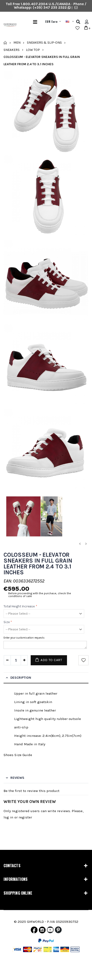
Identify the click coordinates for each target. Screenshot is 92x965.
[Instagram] (42, 931)
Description (20, 678)
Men (17, 43)
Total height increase (20, 606)
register (25, 817)
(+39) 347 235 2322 (50, 7)
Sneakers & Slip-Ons (44, 43)
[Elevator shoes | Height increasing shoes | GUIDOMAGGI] (8, 25)
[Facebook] (34, 931)
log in (8, 817)
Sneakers (12, 50)
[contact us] (76, 7)
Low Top (33, 50)
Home (5, 42)
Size (8, 622)
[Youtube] (50, 931)
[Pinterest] (58, 931)
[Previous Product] (79, 544)
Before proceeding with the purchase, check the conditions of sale (39, 595)
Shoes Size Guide (18, 755)
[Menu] (35, 22)
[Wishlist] (77, 28)
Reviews (17, 778)
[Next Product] (85, 544)
